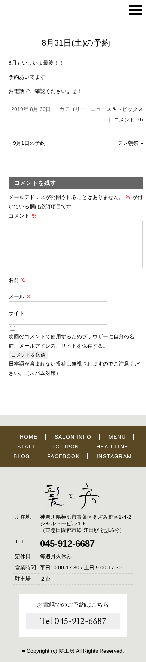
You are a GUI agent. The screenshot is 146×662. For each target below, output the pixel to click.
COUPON (66, 447)
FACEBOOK (63, 456)
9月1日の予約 (29, 143)
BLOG (21, 456)
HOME (29, 437)
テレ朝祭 (128, 143)
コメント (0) (128, 119)
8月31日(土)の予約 (76, 42)
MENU (117, 437)
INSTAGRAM (114, 456)
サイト (16, 313)
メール (20, 296)
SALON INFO (73, 437)
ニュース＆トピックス (117, 109)
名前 (17, 280)
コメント (22, 216)
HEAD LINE (112, 447)
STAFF (26, 447)
